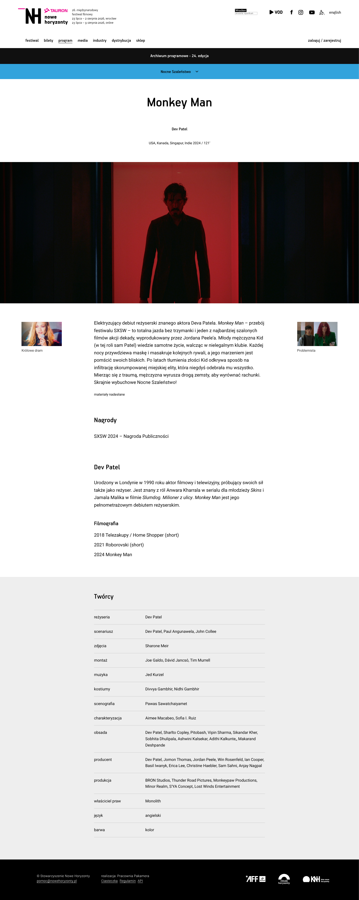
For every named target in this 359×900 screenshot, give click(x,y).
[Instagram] (301, 15)
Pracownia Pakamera (133, 876)
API (140, 881)
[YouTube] (311, 15)
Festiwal (32, 40)
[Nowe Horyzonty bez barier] (322, 15)
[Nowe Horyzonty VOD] (276, 12)
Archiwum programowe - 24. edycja (179, 56)
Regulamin (128, 881)
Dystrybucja (121, 40)
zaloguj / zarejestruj (324, 40)
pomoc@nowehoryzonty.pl (57, 881)
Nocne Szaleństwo (176, 72)
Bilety (48, 40)
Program (65, 40)
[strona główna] (73, 16)
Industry (99, 40)
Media (83, 40)
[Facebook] (291, 15)
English (335, 12)
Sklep (140, 40)
